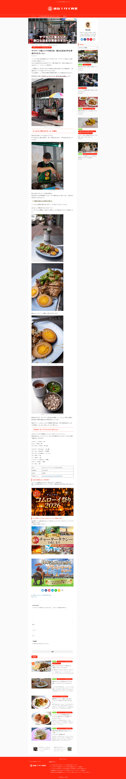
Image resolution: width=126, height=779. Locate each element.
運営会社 (65, 16)
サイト (33, 635)
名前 (33, 624)
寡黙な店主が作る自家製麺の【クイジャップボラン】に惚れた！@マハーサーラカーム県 (68, 772)
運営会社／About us (63, 759)
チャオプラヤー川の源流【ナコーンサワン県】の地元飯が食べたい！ (64, 766)
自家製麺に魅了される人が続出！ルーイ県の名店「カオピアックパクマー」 (65, 770)
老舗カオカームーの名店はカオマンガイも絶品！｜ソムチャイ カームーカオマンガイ (62, 683)
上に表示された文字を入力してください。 (41, 643)
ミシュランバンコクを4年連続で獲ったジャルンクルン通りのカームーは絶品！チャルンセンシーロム (62, 716)
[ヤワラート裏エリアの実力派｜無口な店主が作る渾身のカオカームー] (52, 590)
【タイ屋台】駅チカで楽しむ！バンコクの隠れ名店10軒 (61, 765)
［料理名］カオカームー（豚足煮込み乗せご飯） (42, 595)
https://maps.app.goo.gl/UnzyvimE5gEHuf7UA (52, 476)
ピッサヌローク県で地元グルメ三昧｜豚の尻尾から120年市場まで (63, 768)
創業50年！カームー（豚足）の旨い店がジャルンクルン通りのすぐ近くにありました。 (62, 700)
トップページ (33, 16)
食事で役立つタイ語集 (54, 16)
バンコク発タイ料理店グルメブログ (34, 761)
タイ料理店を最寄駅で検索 (44, 16)
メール (34, 630)
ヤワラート (35, 596)
